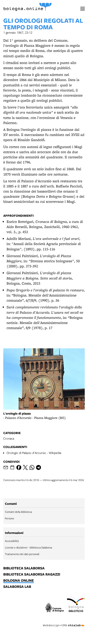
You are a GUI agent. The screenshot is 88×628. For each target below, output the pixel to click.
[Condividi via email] (5, 467)
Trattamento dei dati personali (22, 554)
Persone (9, 518)
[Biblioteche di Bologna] (76, 604)
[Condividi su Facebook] (18, 467)
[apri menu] (82, 8)
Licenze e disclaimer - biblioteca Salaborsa (28, 547)
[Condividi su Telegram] (38, 467)
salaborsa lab (17, 587)
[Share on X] (25, 467)
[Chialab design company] (64, 622)
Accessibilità (12, 541)
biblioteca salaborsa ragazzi (31, 574)
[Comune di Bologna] (55, 608)
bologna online (18, 581)
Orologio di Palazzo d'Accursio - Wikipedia (34, 453)
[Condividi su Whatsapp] (31, 467)
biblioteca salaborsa (24, 568)
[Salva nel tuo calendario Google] (12, 467)
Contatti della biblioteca (18, 512)
